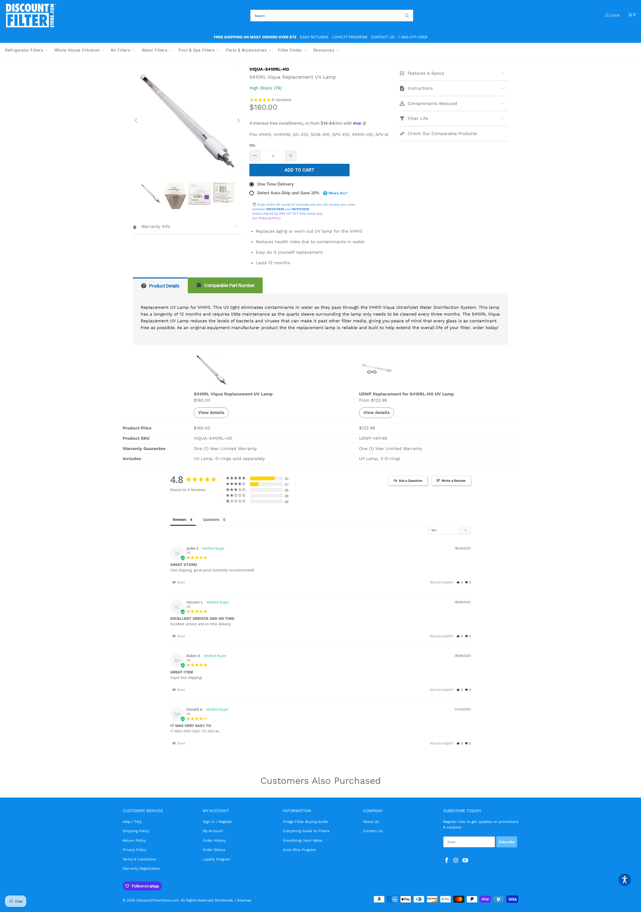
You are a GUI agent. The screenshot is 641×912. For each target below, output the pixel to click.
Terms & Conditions (139, 859)
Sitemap (244, 900)
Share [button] (180, 582)
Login (614, 15)
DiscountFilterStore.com (157, 900)
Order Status (214, 850)
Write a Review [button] (453, 480)
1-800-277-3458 (412, 37)
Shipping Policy (136, 831)
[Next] (238, 120)
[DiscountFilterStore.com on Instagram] (456, 860)
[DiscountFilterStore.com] (30, 16)
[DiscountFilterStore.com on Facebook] (447, 860)
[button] (27, 50)
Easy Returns (314, 37)
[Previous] (136, 120)
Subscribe (507, 841)
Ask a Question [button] (410, 480)
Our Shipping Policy (266, 218)
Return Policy (134, 840)
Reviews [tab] (179, 519)
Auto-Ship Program (299, 850)
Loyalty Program (349, 37)
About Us (371, 822)
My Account (213, 831)
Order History (214, 840)
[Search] (406, 15)
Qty (252, 145)
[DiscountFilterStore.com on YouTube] (465, 860)
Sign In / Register (217, 822)
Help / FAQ (132, 822)
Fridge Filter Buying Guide (305, 822)
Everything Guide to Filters (306, 831)
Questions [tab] (211, 519)
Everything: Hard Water (303, 840)
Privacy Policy (134, 850)
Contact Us (383, 37)
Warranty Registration (141, 868)
